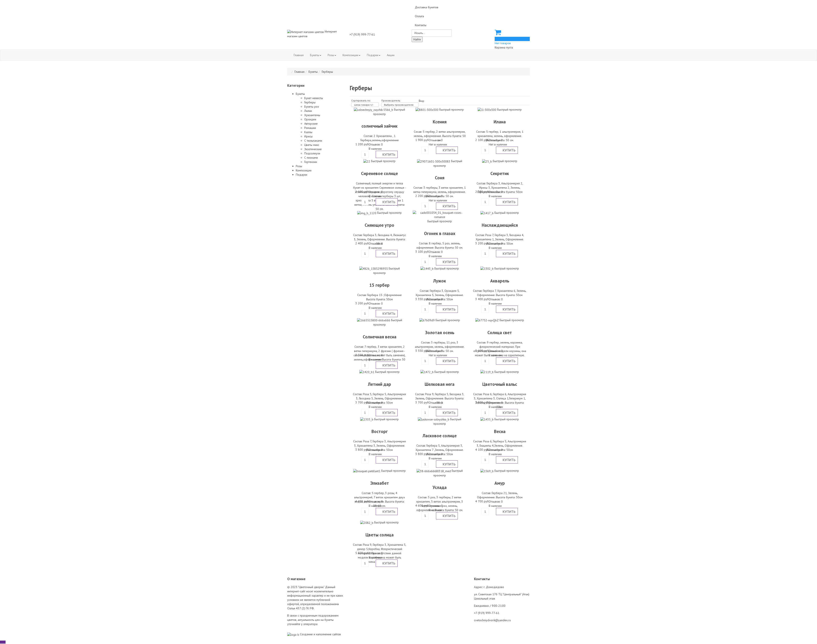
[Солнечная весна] (374, 320)
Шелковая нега (439, 384)
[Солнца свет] (487, 320)
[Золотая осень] (427, 320)
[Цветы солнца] (367, 522)
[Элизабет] (367, 471)
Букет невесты (313, 98)
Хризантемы (312, 115)
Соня (439, 178)
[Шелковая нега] (427, 372)
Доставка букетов (426, 7)
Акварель (499, 281)
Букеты (314, 55)
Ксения (440, 122)
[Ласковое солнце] (434, 419)
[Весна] (487, 419)
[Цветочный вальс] (487, 372)
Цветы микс (311, 145)
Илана (500, 122)
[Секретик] (487, 161)
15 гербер (379, 285)
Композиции (350, 55)
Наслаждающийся (500, 225)
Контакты (420, 25)
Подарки (372, 55)
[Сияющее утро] (367, 213)
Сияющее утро (379, 225)
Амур (499, 483)
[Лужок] (427, 268)
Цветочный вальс (499, 384)
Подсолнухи (312, 153)
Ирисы (308, 136)
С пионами (311, 158)
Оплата (419, 16)
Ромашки (310, 128)
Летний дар (379, 384)
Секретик (499, 173)
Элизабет (379, 483)
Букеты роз (311, 106)
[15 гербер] (374, 268)
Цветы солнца (380, 535)
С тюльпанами (313, 140)
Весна (500, 431)
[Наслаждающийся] (487, 213)
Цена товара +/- (363, 104)
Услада (440, 487)
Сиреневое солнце (379, 173)
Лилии (308, 111)
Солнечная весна (379, 337)
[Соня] (434, 161)
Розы (331, 55)
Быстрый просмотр (451, 109)
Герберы (310, 102)
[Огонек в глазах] (439, 215)
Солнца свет (499, 332)
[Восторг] (367, 419)
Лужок (439, 281)
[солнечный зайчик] (374, 109)
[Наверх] (3, 642)
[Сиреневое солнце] (367, 161)
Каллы (308, 132)
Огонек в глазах (439, 233)
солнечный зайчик (379, 126)
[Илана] (487, 109)
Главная (299, 55)
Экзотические (313, 149)
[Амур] (487, 471)
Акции (390, 55)
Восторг (379, 431)
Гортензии (310, 162)
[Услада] (434, 471)
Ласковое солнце (440, 436)
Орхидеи (310, 119)
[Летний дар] (367, 372)
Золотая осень (439, 332)
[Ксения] (427, 109)
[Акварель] (487, 268)
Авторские (311, 123)
